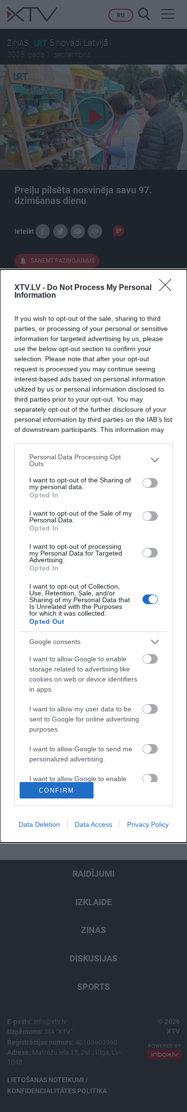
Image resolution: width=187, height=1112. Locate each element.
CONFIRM (56, 790)
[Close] (168, 288)
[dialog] (93, 556)
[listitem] (93, 460)
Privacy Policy (148, 824)
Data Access (93, 824)
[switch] (150, 483)
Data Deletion (39, 824)
